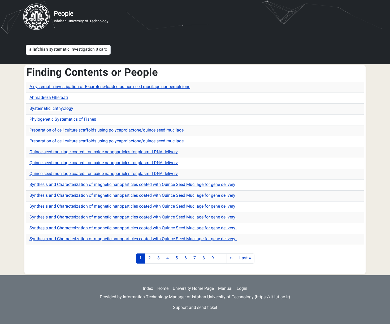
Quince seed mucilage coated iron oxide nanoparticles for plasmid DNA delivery (103, 152)
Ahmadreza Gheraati (48, 98)
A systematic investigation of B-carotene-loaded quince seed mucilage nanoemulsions (109, 87)
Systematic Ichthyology (51, 109)
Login (242, 289)
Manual (225, 289)
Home (162, 289)
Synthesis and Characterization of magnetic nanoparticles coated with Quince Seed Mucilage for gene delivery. (133, 217)
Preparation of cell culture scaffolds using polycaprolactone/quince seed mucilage (106, 130)
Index (148, 289)
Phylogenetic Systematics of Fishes (62, 119)
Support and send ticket (195, 308)
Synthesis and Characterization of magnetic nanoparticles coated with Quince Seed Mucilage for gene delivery (132, 185)
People (63, 14)
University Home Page (193, 289)
